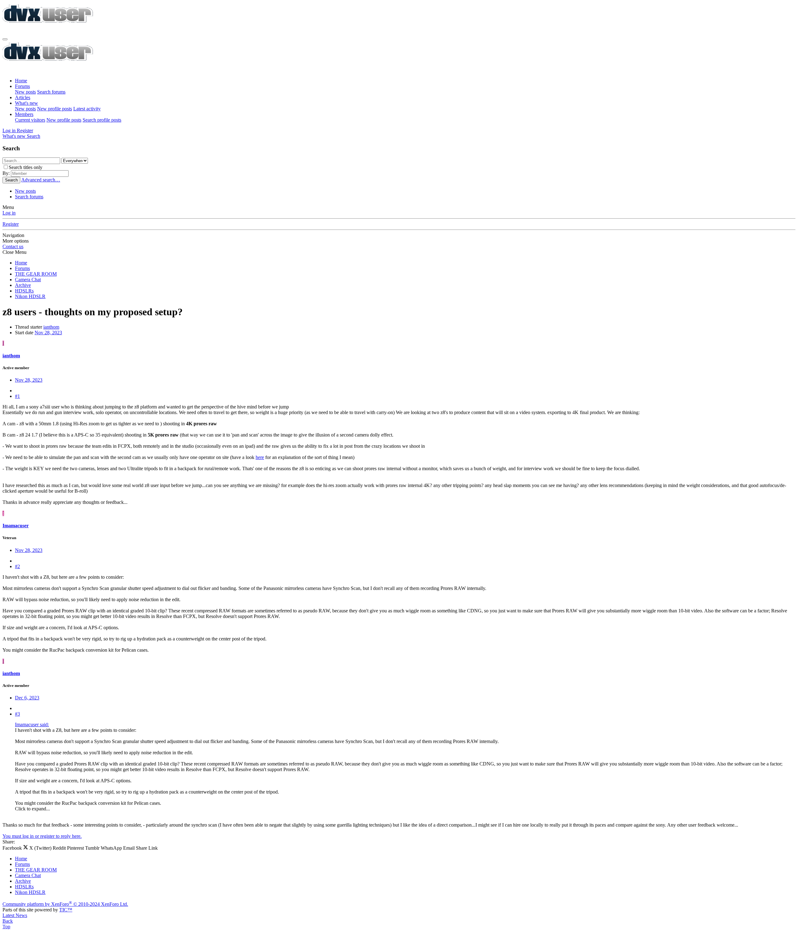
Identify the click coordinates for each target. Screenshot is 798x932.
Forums (22, 86)
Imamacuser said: (32, 724)
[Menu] (4, 39)
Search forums (51, 91)
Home (21, 80)
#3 (17, 714)
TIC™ (65, 909)
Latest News (14, 915)
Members (24, 114)
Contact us (12, 246)
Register (10, 224)
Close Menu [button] (14, 252)
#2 (17, 566)
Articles (22, 97)
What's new (26, 103)
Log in (9, 212)
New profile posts (54, 108)
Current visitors (30, 120)
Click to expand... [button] (32, 808)
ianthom (51, 327)
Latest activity (87, 108)
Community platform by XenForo (65, 904)
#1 (17, 396)
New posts (25, 91)
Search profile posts (102, 120)
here (260, 457)
